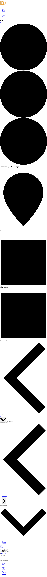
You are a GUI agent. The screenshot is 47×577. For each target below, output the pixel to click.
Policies (3, 575)
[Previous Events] (24, 413)
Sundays (3, 9)
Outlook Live (4, 542)
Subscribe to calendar (3, 505)
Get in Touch (4, 17)
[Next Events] (2, 414)
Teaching (3, 569)
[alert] (23, 261)
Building (3, 570)
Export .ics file (4, 543)
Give (2, 16)
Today (1, 416)
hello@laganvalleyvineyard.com (6, 553)
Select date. (8, 421)
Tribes (3, 13)
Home (3, 8)
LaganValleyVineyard (1, 546)
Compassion (3, 15)
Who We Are (4, 14)
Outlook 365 (4, 541)
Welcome (3, 563)
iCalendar (3, 540)
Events (3, 12)
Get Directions (11, 231)
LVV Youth (3, 11)
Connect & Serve (4, 572)
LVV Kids (3, 10)
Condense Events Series (4, 422)
